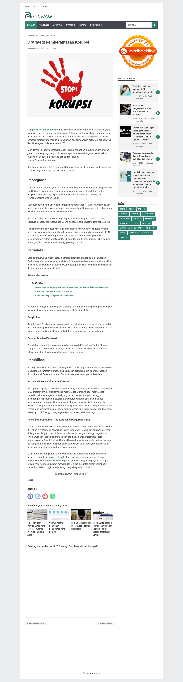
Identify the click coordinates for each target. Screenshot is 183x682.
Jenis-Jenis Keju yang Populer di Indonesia (54, 295)
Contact (44, 7)
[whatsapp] (52, 496)
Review (82, 25)
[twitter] (38, 496)
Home (27, 7)
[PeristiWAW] (39, 15)
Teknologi (44, 25)
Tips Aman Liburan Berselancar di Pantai (53, 291)
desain (131, 209)
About (35, 7)
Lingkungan (125, 228)
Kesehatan (149, 219)
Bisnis (122, 209)
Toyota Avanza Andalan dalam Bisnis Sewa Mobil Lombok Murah (143, 156)
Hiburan (135, 214)
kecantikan (124, 219)
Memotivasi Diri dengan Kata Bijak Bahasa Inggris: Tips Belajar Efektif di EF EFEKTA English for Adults (143, 134)
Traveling (70, 25)
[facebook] (30, 496)
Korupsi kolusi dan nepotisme (42, 129)
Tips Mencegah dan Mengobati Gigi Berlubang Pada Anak (142, 89)
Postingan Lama (107, 623)
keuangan (124, 223)
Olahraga (138, 228)
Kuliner (135, 223)
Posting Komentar (52, 48)
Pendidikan (150, 228)
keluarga (137, 219)
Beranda (31, 25)
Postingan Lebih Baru (36, 623)
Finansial (124, 214)
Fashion (141, 209)
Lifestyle (57, 25)
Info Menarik (96, 25)
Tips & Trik (146, 233)
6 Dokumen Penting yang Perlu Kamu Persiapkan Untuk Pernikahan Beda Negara (71, 287)
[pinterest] (45, 496)
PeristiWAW (95, 673)
